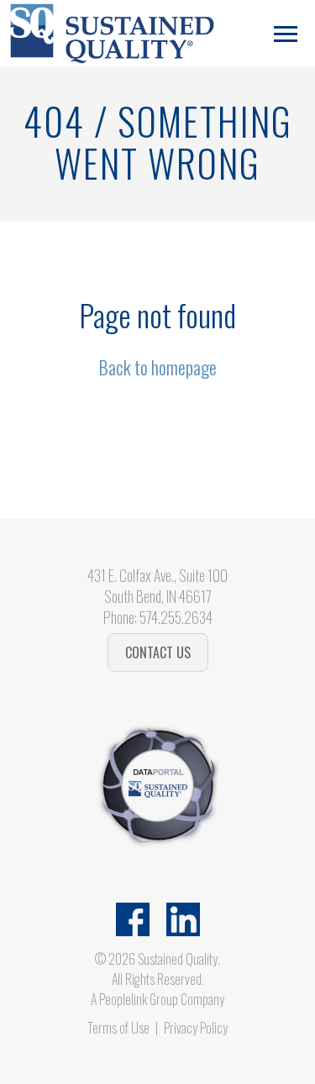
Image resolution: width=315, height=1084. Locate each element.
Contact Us (158, 652)
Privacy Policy (196, 1028)
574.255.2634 (176, 617)
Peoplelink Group (138, 999)
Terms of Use (118, 1028)
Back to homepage (157, 366)
